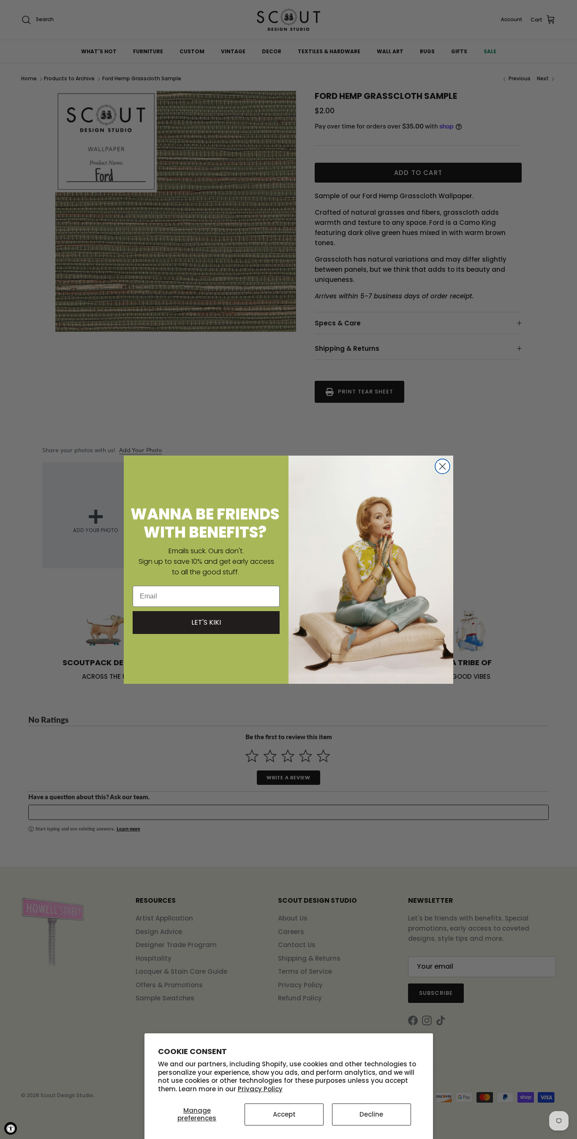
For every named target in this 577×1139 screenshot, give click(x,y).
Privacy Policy (260, 1088)
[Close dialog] (442, 466)
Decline (371, 1114)
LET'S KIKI (206, 622)
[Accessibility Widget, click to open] (10, 1128)
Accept (284, 1114)
